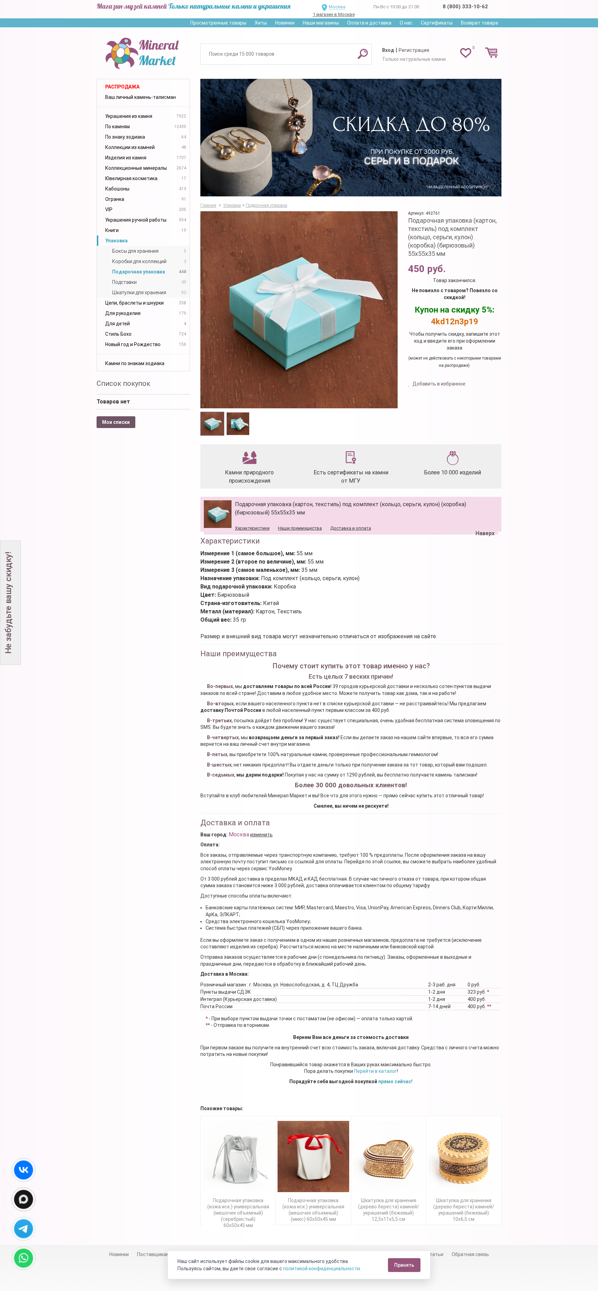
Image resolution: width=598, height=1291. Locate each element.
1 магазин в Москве (334, 14)
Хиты (261, 23)
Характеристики (252, 528)
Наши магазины (321, 23)
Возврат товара (479, 23)
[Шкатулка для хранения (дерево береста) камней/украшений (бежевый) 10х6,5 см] (463, 1156)
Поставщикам (153, 1254)
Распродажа (122, 87)
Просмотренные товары (218, 23)
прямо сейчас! (395, 1081)
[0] (465, 52)
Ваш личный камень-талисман (140, 97)
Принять (404, 1265)
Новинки (285, 23)
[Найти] (362, 53)
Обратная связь (470, 1254)
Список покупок (123, 383)
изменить (261, 834)
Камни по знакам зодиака (134, 363)
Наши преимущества (300, 528)
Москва (337, 6)
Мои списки (116, 422)
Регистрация (414, 50)
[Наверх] (484, 516)
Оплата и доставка (369, 23)
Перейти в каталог (375, 1071)
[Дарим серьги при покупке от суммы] (350, 137)
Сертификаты (437, 23)
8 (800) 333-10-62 (465, 6)
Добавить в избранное (438, 384)
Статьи (434, 1254)
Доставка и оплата (350, 528)
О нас (406, 23)
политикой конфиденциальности (321, 1268)
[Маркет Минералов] (143, 51)
